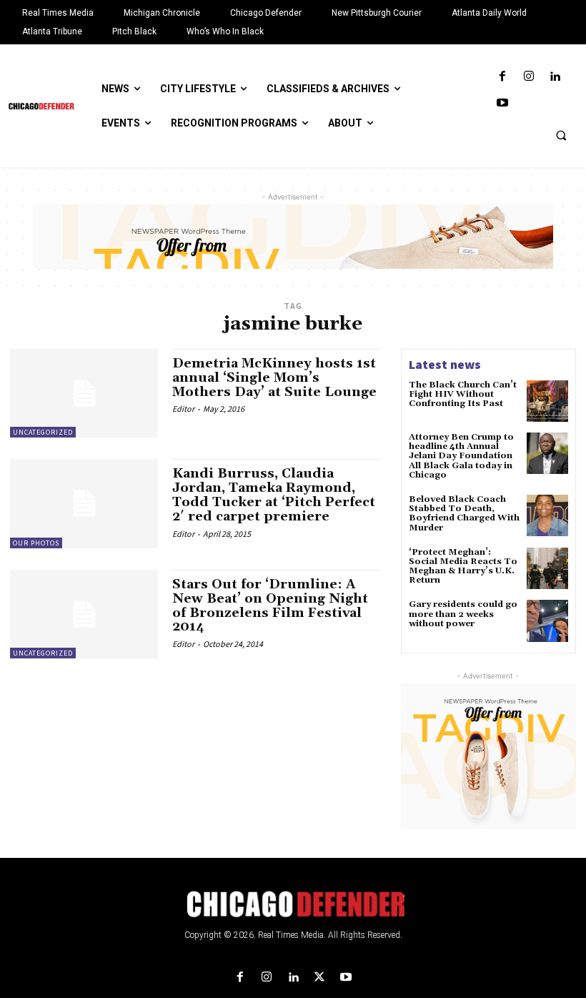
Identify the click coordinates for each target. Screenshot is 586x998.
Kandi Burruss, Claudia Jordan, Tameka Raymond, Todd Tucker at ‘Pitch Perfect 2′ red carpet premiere (273, 494)
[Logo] (293, 904)
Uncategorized (43, 432)
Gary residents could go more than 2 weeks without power (463, 613)
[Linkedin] (555, 77)
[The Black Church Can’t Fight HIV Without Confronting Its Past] (547, 401)
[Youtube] (502, 103)
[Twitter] (319, 977)
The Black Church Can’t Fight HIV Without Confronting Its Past (463, 394)
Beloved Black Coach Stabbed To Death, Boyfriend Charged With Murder (464, 513)
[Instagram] (528, 77)
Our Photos (36, 543)
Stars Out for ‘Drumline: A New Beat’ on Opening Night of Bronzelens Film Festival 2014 (270, 605)
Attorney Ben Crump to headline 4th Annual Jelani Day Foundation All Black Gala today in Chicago (461, 456)
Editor (183, 408)
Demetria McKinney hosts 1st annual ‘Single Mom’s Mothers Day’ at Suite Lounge (274, 377)
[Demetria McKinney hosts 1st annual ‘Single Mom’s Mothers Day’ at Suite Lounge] (84, 393)
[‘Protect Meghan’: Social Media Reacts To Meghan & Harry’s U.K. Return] (547, 568)
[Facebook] (502, 77)
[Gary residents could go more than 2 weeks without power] (547, 620)
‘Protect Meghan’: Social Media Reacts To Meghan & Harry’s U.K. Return (463, 566)
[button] (561, 135)
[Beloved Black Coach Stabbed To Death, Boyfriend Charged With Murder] (547, 515)
